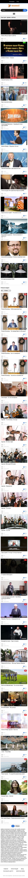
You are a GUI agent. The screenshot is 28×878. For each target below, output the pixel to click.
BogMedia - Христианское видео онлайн (16, 875)
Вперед (17, 826)
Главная (6, 868)
